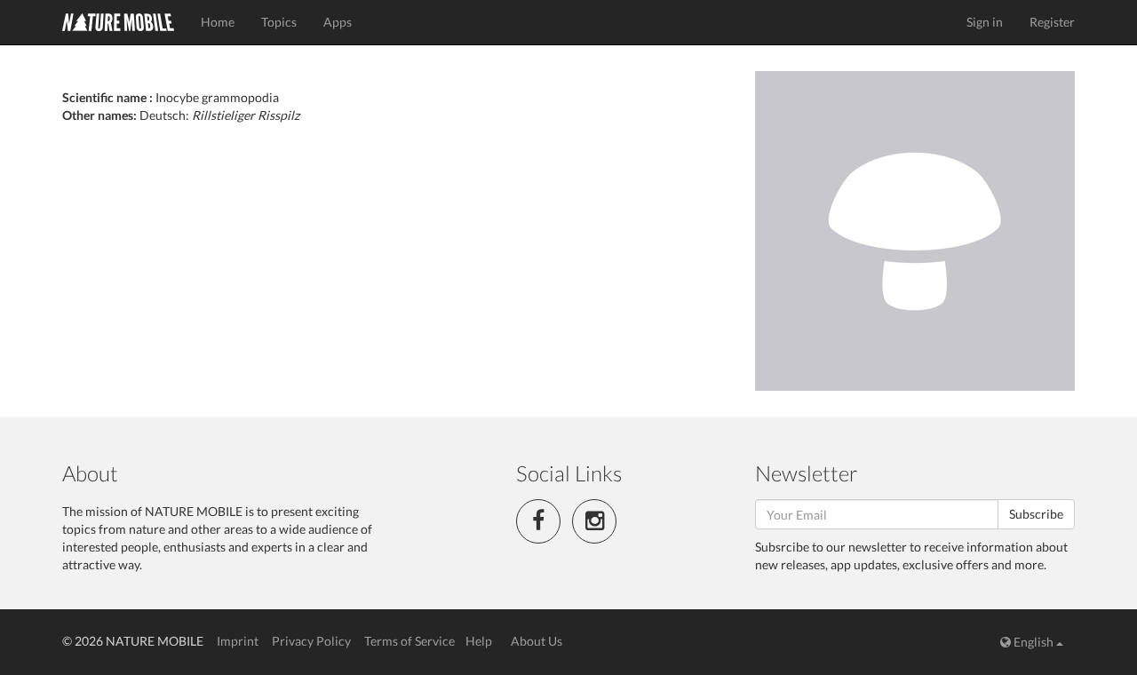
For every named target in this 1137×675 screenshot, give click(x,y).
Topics (279, 21)
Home (218, 21)
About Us (536, 640)
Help (478, 640)
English (1033, 641)
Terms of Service (409, 640)
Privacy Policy (311, 640)
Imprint (237, 640)
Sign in (984, 21)
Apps (337, 21)
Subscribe (1036, 513)
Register (1052, 21)
